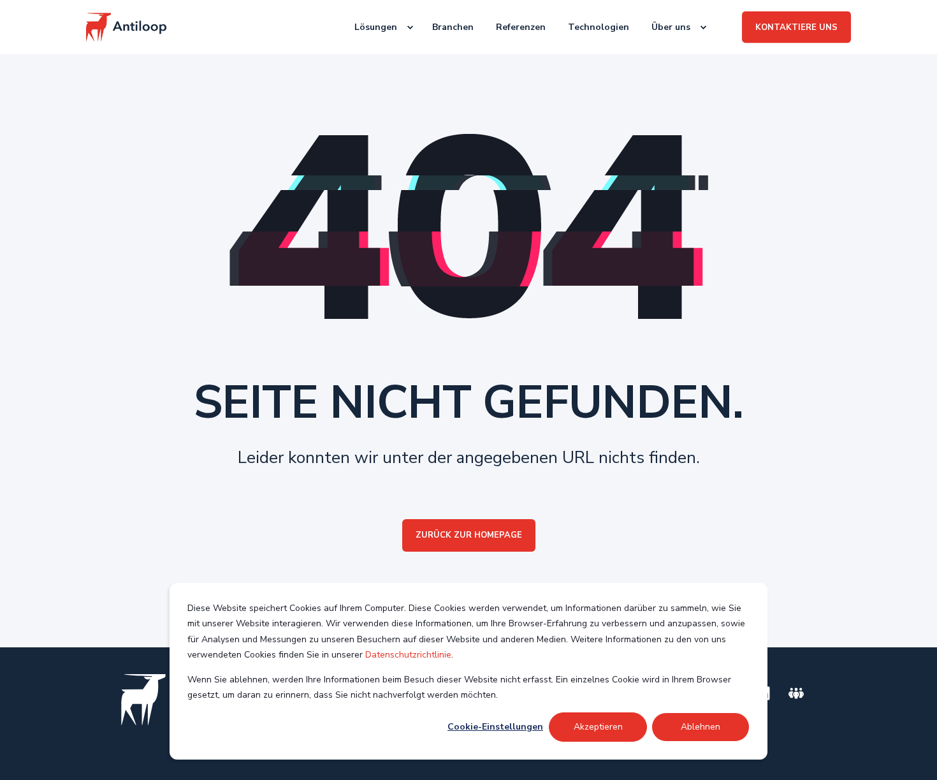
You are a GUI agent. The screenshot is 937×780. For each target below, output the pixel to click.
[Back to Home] (126, 27)
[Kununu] (796, 693)
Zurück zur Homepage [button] (469, 535)
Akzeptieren (598, 727)
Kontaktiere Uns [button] (796, 27)
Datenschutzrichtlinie (408, 655)
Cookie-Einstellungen (495, 727)
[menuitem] (377, 27)
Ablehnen (700, 727)
